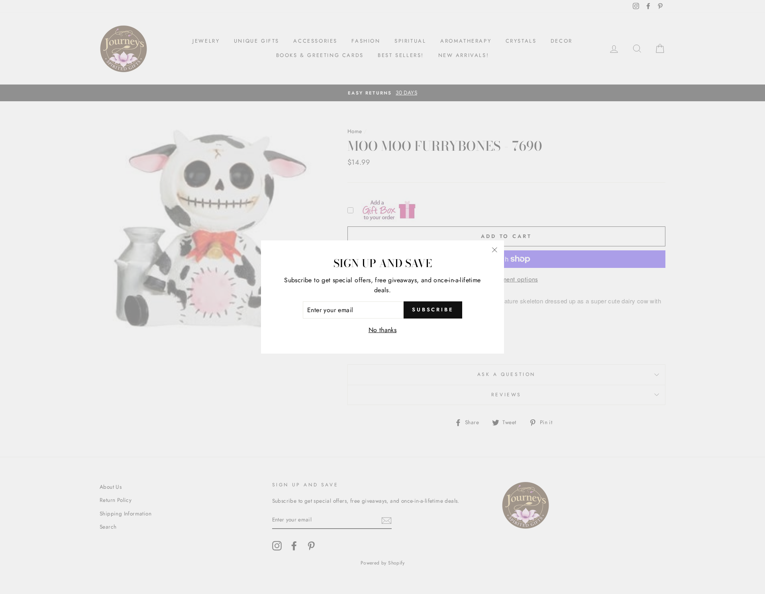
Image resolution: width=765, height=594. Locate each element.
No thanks (383, 329)
